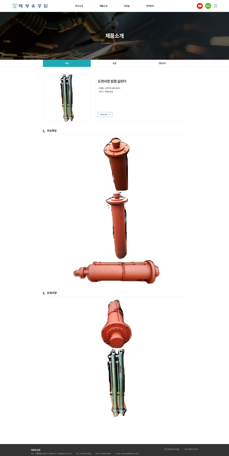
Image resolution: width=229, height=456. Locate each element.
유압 (67, 63)
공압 (114, 63)
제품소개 (103, 6)
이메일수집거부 (192, 449)
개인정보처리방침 (173, 449)
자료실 (127, 6)
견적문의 (150, 6)
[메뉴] (215, 6)
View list (103, 114)
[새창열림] (200, 6)
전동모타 (162, 63)
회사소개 (79, 6)
